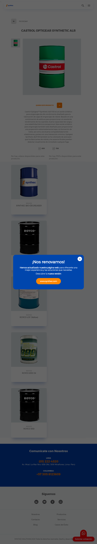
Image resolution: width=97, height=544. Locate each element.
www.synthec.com (48, 281)
